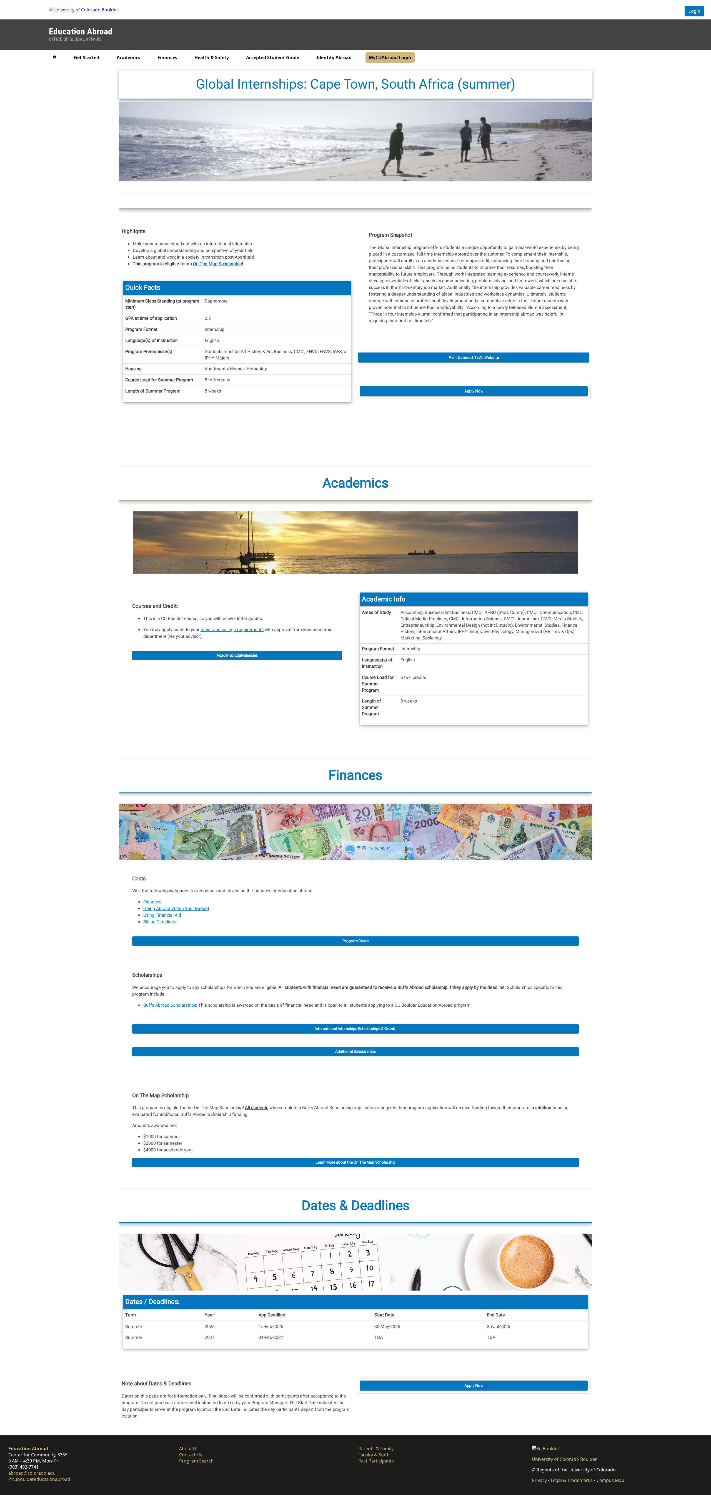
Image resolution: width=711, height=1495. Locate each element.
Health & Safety (211, 57)
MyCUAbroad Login (390, 57)
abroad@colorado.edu (32, 1473)
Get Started (86, 57)
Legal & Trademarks (572, 1480)
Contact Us (190, 1455)
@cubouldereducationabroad (39, 1479)
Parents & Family (376, 1449)
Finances (167, 57)
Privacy (539, 1480)
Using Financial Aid (162, 915)
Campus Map (610, 1480)
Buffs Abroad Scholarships (169, 1005)
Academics (128, 57)
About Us (189, 1449)
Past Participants (376, 1461)
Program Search (196, 1461)
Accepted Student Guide (272, 57)
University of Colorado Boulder (564, 1459)
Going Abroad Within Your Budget (176, 908)
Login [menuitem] (694, 11)
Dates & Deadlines (356, 1206)
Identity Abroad (334, 57)
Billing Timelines (159, 922)
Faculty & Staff (373, 1455)
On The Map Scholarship (217, 263)
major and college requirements (232, 629)
